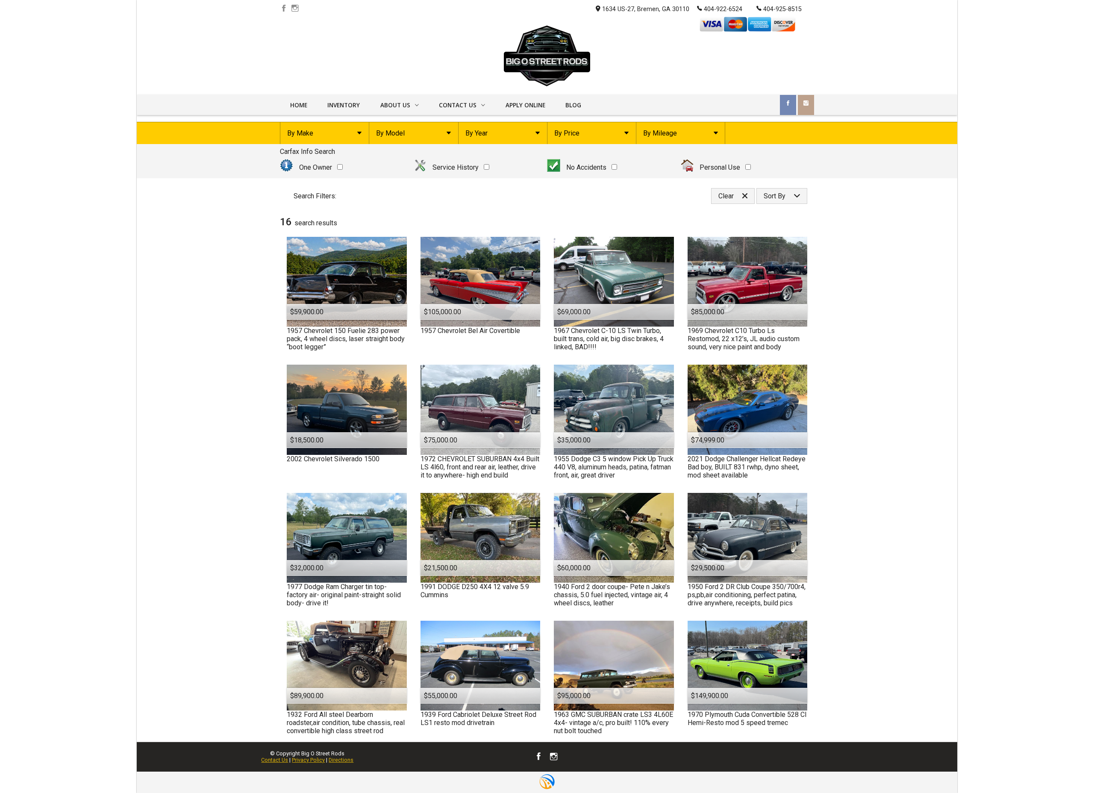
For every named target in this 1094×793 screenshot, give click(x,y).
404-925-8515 (782, 9)
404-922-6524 (723, 9)
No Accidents (586, 167)
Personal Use (720, 167)
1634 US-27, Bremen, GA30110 (645, 9)
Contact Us (274, 760)
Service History (455, 167)
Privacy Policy (308, 760)
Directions (341, 760)
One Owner (315, 167)
